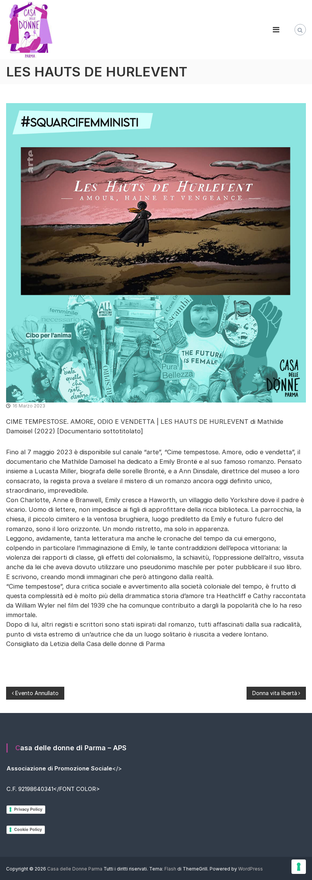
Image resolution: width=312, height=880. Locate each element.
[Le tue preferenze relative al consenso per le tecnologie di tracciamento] (298, 866)
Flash (170, 869)
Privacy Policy (28, 809)
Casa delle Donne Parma (74, 869)
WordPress (250, 869)
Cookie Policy (28, 829)
